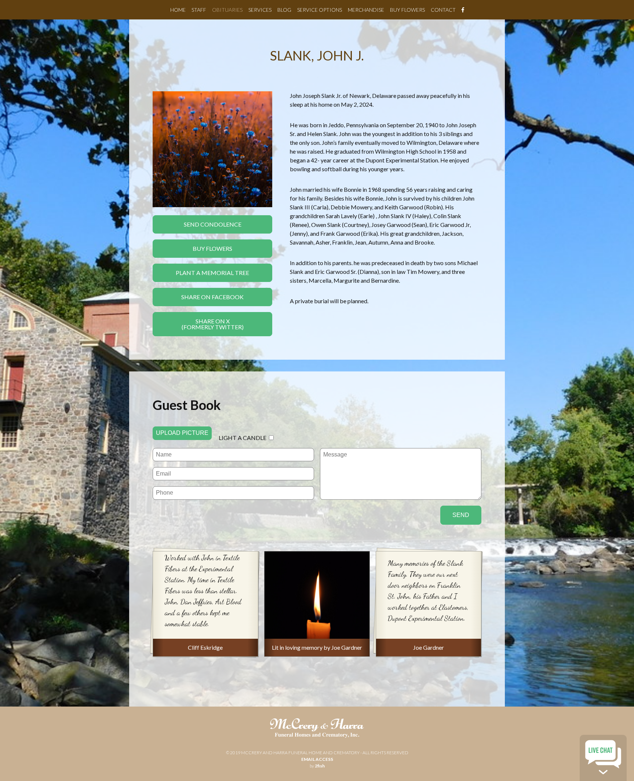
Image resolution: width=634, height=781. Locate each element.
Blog (284, 10)
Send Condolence (212, 224)
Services (260, 10)
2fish (320, 766)
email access (317, 759)
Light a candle (242, 437)
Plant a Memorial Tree (212, 272)
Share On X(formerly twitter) (213, 324)
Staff (199, 10)
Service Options (319, 10)
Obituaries (227, 10)
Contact (443, 10)
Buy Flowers (407, 10)
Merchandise (366, 10)
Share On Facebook (212, 296)
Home (178, 10)
